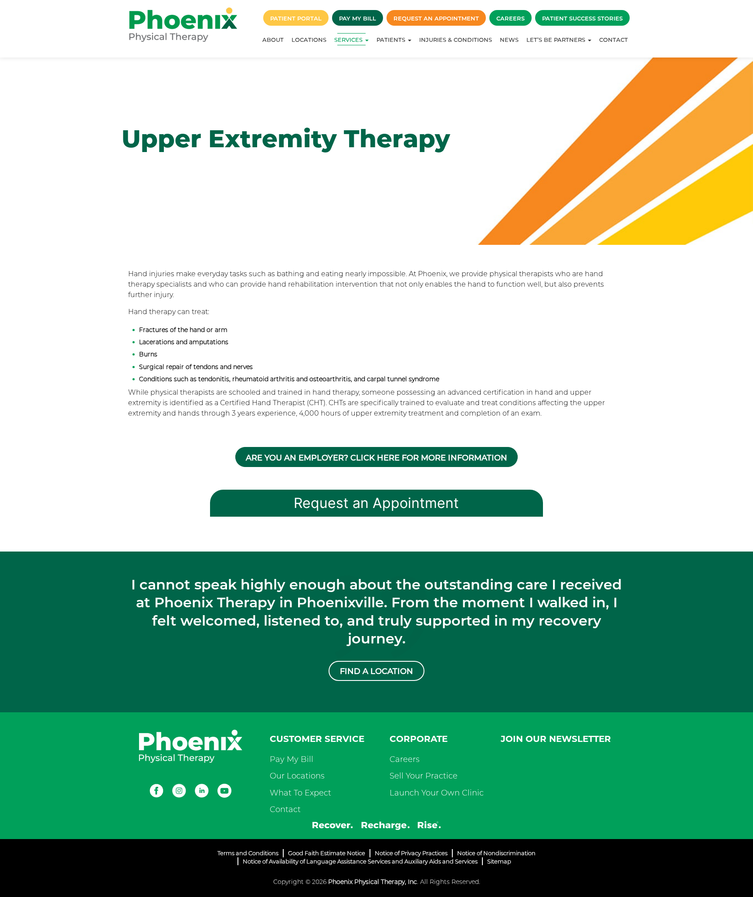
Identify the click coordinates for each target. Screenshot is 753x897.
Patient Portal (296, 18)
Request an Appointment (436, 18)
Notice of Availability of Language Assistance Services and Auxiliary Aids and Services (360, 861)
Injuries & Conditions (455, 39)
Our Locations (297, 776)
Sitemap (499, 861)
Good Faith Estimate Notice (326, 853)
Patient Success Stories (582, 18)
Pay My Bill (357, 18)
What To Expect (300, 793)
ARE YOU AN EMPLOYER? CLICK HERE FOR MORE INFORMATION (376, 458)
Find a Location (376, 671)
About (273, 39)
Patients (391, 39)
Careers (510, 18)
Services (349, 39)
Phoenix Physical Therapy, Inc (372, 882)
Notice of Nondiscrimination (496, 853)
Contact (613, 39)
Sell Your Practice (424, 776)
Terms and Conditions (247, 853)
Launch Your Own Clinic (437, 793)
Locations (309, 39)
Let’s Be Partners (556, 39)
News (509, 39)
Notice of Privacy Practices (411, 853)
